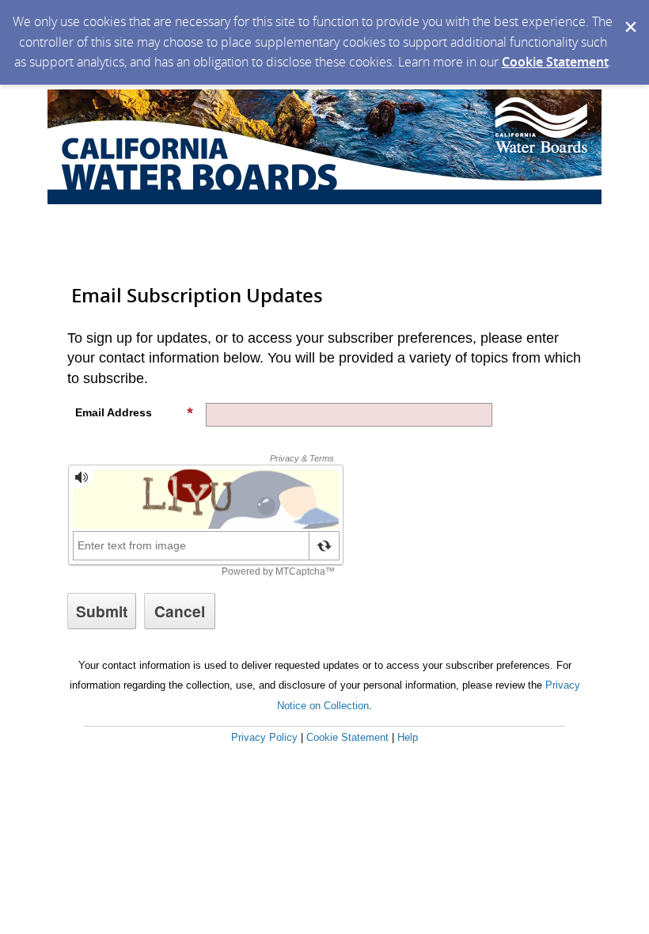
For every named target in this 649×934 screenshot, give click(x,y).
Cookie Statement (555, 61)
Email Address (113, 412)
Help (407, 737)
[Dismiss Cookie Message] (629, 15)
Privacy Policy (264, 737)
